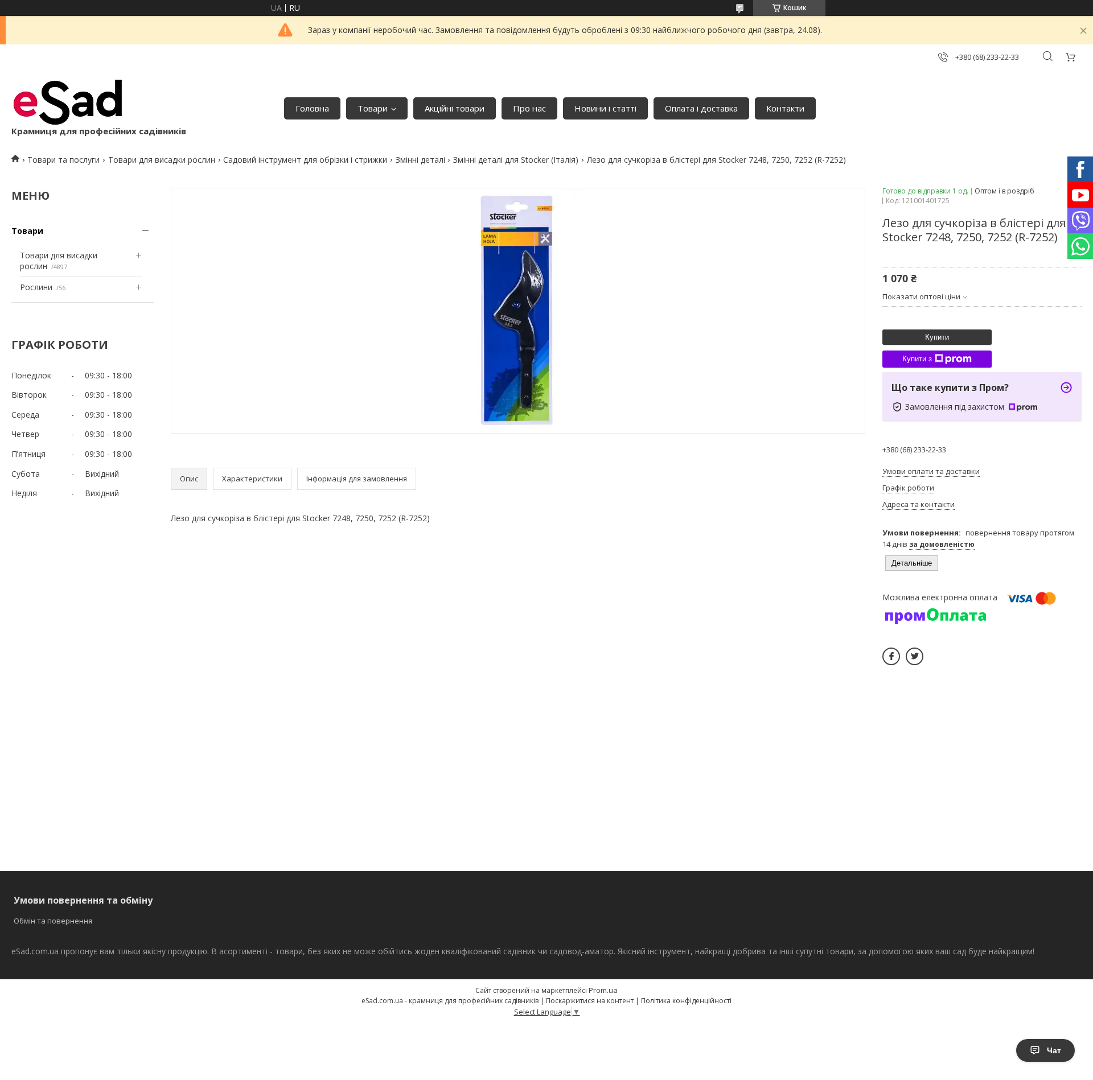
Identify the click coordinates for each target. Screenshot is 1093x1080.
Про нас (529, 108)
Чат (1054, 1050)
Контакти (785, 108)
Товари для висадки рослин (161, 159)
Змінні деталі (420, 159)
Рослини (36, 287)
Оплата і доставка (701, 108)
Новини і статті (605, 108)
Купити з (917, 358)
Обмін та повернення (53, 921)
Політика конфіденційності (686, 1000)
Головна (312, 108)
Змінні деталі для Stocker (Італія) (515, 159)
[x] (914, 656)
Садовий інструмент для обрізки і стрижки (305, 159)
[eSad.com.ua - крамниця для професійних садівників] (68, 102)
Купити (937, 337)
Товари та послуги (63, 159)
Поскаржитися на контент (590, 1000)
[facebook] (891, 656)
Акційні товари (454, 108)
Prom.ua (603, 990)
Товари (373, 108)
